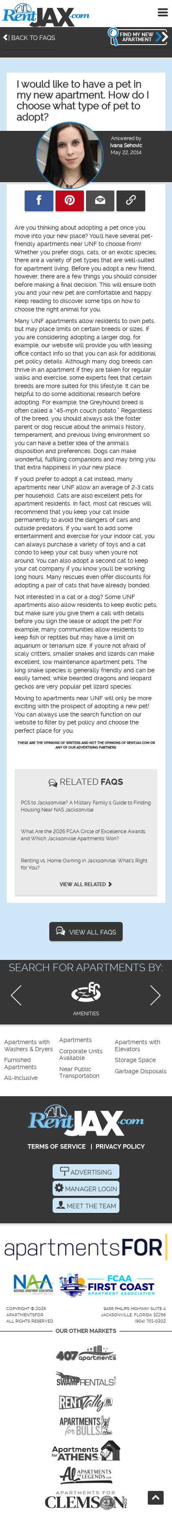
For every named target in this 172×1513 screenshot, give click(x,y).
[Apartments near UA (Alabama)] (86, 1475)
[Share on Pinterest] (70, 200)
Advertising (90, 1172)
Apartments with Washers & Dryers (28, 1045)
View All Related (83, 884)
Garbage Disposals (141, 1071)
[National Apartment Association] (34, 1285)
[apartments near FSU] (86, 1400)
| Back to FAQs (31, 38)
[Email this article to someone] (100, 200)
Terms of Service (57, 1146)
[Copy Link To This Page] (130, 200)
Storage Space (135, 1060)
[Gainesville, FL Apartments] (86, 1375)
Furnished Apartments (20, 1063)
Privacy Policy (120, 1146)
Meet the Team (90, 1206)
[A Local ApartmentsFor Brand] (86, 1247)
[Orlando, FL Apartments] (86, 1350)
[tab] (86, 997)
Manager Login (90, 1189)
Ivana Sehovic (126, 145)
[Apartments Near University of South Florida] (86, 1425)
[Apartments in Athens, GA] (86, 1450)
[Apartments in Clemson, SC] (86, 1500)
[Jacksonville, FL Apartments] (46, 14)
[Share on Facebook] (39, 200)
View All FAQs (92, 932)
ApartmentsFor (24, 1315)
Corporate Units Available (81, 1055)
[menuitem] (30, 1046)
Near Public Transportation (79, 1073)
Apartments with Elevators (137, 1045)
